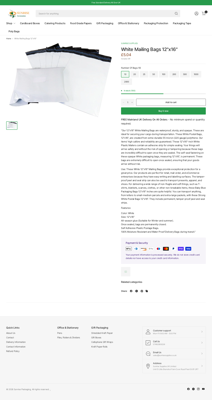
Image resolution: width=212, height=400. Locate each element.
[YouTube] (203, 389)
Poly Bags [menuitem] (14, 31)
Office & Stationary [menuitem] (128, 23)
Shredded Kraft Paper (102, 333)
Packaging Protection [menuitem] (156, 23)
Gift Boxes (96, 337)
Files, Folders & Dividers (68, 337)
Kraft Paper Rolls (99, 346)
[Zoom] (107, 48)
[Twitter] (193, 389)
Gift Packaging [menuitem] (104, 23)
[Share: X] (137, 291)
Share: (124, 291)
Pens (59, 333)
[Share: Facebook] (131, 291)
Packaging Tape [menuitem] (182, 23)
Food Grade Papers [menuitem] (81, 23)
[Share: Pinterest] (142, 291)
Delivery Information (16, 342)
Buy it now (163, 111)
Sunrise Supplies (129, 43)
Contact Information (15, 346)
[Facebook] (188, 389)
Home (8, 39)
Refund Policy (13, 351)
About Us (10, 333)
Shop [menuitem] (9, 23)
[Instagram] (198, 389)
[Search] (176, 13)
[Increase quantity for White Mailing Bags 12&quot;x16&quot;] (132, 102)
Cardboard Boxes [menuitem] (30, 23)
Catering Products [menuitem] (55, 23)
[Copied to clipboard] (147, 291)
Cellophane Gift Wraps (102, 342)
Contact (10, 337)
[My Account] (196, 13)
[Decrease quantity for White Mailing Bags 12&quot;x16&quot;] (123, 102)
